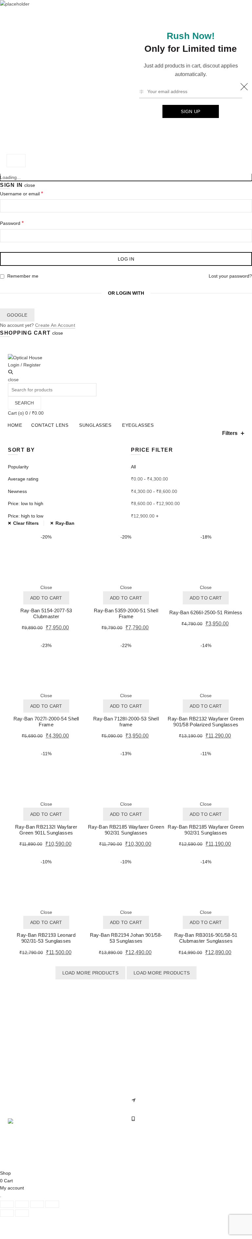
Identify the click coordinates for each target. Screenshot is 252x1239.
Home (15, 425)
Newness (17, 491)
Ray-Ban (64, 523)
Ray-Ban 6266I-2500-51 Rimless (205, 612)
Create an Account (55, 325)
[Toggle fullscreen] (37, 1204)
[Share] (22, 1204)
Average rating (23, 479)
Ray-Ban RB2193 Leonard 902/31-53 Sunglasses (46, 938)
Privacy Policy (145, 1057)
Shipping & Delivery (151, 1038)
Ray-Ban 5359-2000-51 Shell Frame (126, 613)
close (29, 185)
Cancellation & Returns (154, 1048)
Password (21, 223)
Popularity (18, 466)
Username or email (31, 193)
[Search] (10, 372)
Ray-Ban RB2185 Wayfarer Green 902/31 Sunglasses (126, 830)
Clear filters (26, 523)
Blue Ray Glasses (26, 1067)
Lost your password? (230, 276)
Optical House (114, 1159)
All (133, 466)
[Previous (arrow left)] (7, 1213)
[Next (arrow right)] (22, 1213)
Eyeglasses (138, 425)
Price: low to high (25, 503)
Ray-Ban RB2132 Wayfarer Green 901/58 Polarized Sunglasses (206, 721)
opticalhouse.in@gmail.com (167, 1128)
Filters (230, 433)
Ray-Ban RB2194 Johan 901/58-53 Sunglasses (126, 938)
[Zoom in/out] (52, 1204)
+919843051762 (155, 1118)
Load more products (90, 972)
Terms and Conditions (153, 1067)
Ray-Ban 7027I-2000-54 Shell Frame (46, 721)
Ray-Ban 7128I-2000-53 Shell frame (126, 721)
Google (17, 315)
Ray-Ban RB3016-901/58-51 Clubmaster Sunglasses (205, 938)
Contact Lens (49, 425)
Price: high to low (25, 516)
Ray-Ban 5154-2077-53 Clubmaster (46, 613)
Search (24, 402)
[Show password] (245, 235)
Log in (126, 259)
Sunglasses (95, 425)
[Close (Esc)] (7, 1204)
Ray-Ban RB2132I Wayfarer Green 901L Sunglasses (46, 830)
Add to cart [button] (46, 597)
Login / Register (24, 364)
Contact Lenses (24, 1038)
